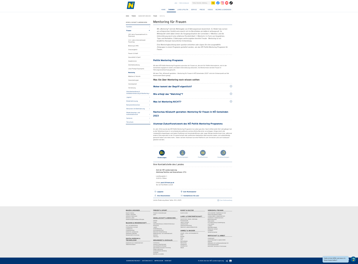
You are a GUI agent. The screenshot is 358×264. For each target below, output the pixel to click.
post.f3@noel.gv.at (167, 182)
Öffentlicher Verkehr (213, 229)
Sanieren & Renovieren (131, 216)
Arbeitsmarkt (211, 238)
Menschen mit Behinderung (135, 109)
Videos (210, 9)
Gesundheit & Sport (134, 57)
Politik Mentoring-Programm (168, 60)
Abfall (181, 234)
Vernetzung (132, 88)
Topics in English (184, 3)
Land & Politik (182, 9)
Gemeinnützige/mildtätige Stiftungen (135, 219)
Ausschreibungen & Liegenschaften (217, 240)
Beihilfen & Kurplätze (158, 254)
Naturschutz (183, 242)
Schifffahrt (210, 230)
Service (194, 9)
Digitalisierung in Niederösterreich (134, 243)
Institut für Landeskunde (132, 232)
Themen (171, 9)
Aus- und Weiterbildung (132, 225)
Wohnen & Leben (130, 217)
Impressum (158, 261)
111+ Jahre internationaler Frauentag (137, 41)
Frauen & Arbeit (133, 53)
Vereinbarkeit (132, 84)
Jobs (175, 3)
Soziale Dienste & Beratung (160, 251)
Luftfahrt (210, 225)
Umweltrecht (183, 244)
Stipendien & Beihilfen (131, 233)
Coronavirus (156, 242)
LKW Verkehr (211, 224)
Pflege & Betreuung (158, 249)
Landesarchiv (129, 228)
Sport (154, 214)
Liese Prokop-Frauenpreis (136, 69)
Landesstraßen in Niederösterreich (216, 216)
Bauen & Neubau (130, 213)
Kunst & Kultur (184, 213)
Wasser (182, 247)
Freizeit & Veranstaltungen (159, 213)
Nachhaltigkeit (183, 241)
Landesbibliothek (130, 230)
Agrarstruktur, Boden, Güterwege (188, 219)
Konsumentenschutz (133, 105)
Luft (181, 239)
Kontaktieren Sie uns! (191, 196)
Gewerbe (210, 241)
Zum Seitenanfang (225, 200)
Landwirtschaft (184, 224)
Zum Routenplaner (189, 192)
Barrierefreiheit (133, 261)
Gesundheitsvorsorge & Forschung (162, 247)
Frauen (155, 16)
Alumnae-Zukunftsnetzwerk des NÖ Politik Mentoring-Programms (188, 123)
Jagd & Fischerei (184, 222)
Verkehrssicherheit (212, 232)
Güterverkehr (211, 221)
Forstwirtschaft (184, 220)
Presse (202, 9)
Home (163, 9)
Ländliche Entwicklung (186, 225)
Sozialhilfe (155, 252)
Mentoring (131, 72)
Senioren (129, 118)
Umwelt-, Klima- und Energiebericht (189, 233)
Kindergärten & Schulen (132, 227)
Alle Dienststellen (163, 196)
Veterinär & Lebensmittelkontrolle (188, 227)
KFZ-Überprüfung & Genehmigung (216, 222)
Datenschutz (147, 261)
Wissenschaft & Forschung (132, 235)
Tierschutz (129, 122)
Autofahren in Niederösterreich (215, 217)
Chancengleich (132, 49)
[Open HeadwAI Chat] (353, 259)
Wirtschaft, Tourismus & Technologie (217, 246)
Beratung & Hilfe (133, 46)
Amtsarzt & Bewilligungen (159, 244)
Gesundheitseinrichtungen (159, 246)
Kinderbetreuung (132, 101)
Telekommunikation (131, 244)
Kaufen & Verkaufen (131, 214)
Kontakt (168, 261)
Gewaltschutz (132, 61)
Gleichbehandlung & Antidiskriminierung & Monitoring (137, 92)
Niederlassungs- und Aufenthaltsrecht (133, 113)
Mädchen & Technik (134, 76)
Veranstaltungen (133, 80)
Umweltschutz (183, 246)
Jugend (128, 97)
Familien (129, 27)
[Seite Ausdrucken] (230, 261)
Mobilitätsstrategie (212, 227)
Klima (181, 238)
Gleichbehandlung (134, 65)
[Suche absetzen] (213, 2)
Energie (182, 236)
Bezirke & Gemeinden (223, 9)
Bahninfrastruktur (212, 219)
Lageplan (160, 192)
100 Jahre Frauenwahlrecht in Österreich (137, 35)
